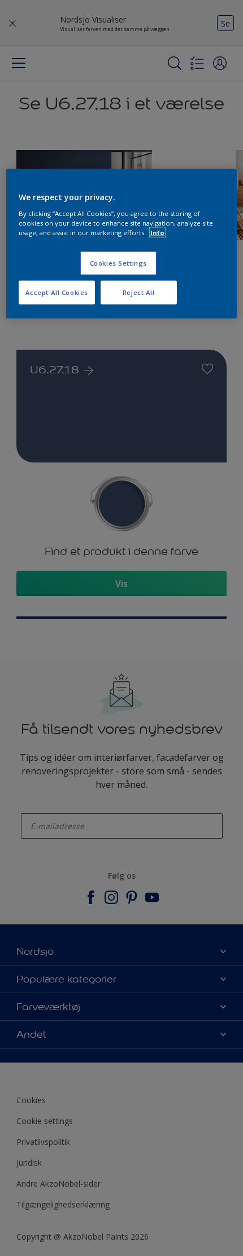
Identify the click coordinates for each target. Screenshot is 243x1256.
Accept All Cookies (56, 292)
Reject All (139, 292)
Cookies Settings (118, 262)
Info (157, 232)
